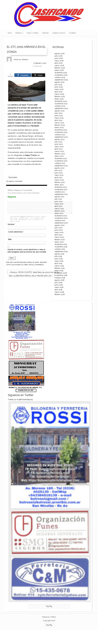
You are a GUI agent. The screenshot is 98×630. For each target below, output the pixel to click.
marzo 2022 (59, 180)
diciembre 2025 (61, 73)
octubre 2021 (60, 192)
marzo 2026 (59, 65)
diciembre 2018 (61, 273)
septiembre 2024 (61, 108)
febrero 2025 (60, 96)
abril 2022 (58, 178)
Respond (16, 196)
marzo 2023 (59, 151)
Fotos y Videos (33, 33)
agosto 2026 (60, 53)
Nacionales (13, 177)
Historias (45, 33)
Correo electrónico (16, 232)
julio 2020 (58, 228)
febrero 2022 (60, 182)
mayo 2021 (59, 204)
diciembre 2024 (61, 101)
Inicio (10, 33)
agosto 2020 (60, 225)
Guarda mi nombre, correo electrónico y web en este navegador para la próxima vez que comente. (27, 251)
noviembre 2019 (61, 247)
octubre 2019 (60, 249)
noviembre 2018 (61, 275)
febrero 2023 (60, 154)
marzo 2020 (59, 237)
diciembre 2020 (61, 216)
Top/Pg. (49, 606)
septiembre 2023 (61, 137)
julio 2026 (58, 56)
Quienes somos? (58, 33)
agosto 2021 (59, 197)
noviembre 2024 (61, 104)
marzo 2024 (59, 123)
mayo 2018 (59, 287)
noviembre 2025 (61, 75)
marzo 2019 (59, 266)
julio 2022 (58, 170)
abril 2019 (58, 263)
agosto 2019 (59, 254)
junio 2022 (59, 173)
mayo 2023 (59, 147)
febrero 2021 (60, 211)
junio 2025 (59, 87)
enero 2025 (59, 99)
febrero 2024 (60, 125)
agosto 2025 (59, 82)
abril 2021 (58, 206)
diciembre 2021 (61, 187)
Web (10, 239)
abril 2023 (58, 149)
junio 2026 (59, 58)
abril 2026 (59, 63)
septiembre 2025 (61, 80)
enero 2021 (59, 213)
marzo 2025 (59, 94)
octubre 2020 (60, 220)
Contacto (72, 33)
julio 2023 (58, 142)
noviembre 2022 (61, 161)
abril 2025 (58, 92)
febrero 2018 (60, 294)
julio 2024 (58, 113)
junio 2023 (59, 144)
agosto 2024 (59, 111)
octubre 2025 (60, 77)
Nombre (11, 224)
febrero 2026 (60, 68)
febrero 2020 (60, 240)
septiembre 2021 (61, 194)
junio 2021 (59, 201)
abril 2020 (59, 235)
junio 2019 (59, 259)
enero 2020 (59, 242)
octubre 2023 (60, 135)
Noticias (18, 33)
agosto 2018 (59, 280)
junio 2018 (59, 285)
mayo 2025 (59, 89)
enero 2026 (59, 70)
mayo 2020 (59, 232)
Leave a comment (14, 181)
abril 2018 (58, 290)
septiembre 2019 (61, 251)
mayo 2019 (59, 261)
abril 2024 (58, 120)
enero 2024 (59, 127)
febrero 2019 (60, 268)
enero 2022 (59, 185)
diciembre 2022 (61, 158)
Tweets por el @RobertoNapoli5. (20, 399)
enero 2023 (59, 156)
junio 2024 (59, 116)
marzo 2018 (59, 292)
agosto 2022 (59, 168)
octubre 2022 (60, 163)
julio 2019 (58, 256)
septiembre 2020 (61, 223)
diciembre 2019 (61, 244)
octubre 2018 (60, 278)
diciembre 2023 (61, 130)
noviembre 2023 (61, 132)
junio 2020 (59, 230)
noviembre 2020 (61, 218)
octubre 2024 (60, 106)
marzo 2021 (59, 209)
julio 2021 (58, 199)
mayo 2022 (59, 175)
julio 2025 (58, 85)
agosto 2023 (59, 139)
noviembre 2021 (61, 189)
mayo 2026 (59, 61)
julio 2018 (58, 282)
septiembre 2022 (61, 166)
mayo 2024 (59, 118)
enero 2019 (59, 271)
